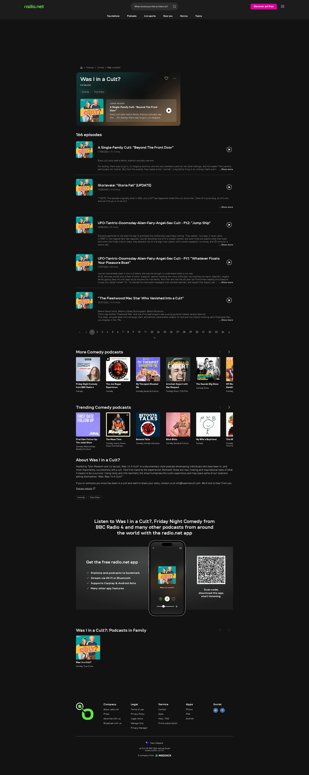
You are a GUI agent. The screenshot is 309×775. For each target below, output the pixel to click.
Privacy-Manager (139, 728)
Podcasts (131, 16)
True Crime (99, 92)
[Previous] (220, 351)
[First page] (79, 332)
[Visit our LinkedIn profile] (215, 710)
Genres (184, 16)
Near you (168, 16)
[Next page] (229, 332)
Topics (198, 16)
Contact (162, 709)
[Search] (174, 6)
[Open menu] (283, 6)
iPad (188, 714)
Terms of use (137, 709)
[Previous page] (86, 332)
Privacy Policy (137, 714)
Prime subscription (167, 723)
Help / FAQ (163, 719)
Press (106, 714)
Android (190, 719)
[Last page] (154, 337)
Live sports (150, 16)
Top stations (113, 16)
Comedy (85, 92)
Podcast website (84, 489)
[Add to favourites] (166, 78)
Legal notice (137, 719)
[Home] (81, 67)
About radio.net (111, 709)
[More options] (175, 78)
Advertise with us (112, 719)
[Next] (229, 351)
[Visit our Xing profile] (222, 710)
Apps (160, 714)
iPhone (189, 709)
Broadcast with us (112, 723)
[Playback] (168, 110)
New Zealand (156, 743)
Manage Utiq (137, 723)
